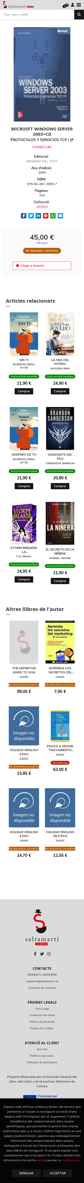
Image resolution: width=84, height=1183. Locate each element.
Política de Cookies (42, 1028)
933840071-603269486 (42, 975)
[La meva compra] (66, 5)
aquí (40, 1160)
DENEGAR (26, 1173)
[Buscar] (79, 14)
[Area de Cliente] (72, 5)
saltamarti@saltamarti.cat (42, 981)
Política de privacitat (42, 1022)
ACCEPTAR (58, 1173)
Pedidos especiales (42, 1056)
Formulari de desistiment (42, 1062)
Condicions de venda (42, 1015)
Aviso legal (42, 1009)
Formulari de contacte (42, 988)
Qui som (42, 1049)
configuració (71, 1160)
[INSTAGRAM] (49, 954)
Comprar (24, 391)
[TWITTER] (42, 954)
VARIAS (42, 207)
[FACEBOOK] (35, 954)
